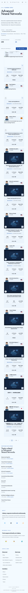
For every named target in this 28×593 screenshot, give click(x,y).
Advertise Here (19, 557)
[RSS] (23, 523)
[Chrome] (6, 541)
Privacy (4, 579)
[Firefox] (14, 541)
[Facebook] (17, 523)
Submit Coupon (19, 562)
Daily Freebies (5, 557)
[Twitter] (11, 523)
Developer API (18, 560)
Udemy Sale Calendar (7, 565)
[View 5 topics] (22, 130)
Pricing (17, 555)
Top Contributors (6, 562)
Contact (4, 574)
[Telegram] (5, 523)
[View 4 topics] (22, 98)
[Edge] (22, 541)
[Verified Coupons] (2, 2)
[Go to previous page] (10, 440)
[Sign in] (25, 2)
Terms (4, 581)
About (4, 571)
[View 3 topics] (22, 65)
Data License (5, 576)
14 (16, 440)
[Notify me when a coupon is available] (6, 98)
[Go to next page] (18, 440)
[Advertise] (22, 2)
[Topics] (7, 2)
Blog (4, 555)
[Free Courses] (5, 2)
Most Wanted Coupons (8, 560)
